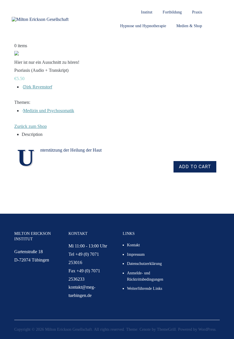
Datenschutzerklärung (144, 263)
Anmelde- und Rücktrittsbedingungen (145, 276)
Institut (146, 12)
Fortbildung (172, 12)
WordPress (206, 329)
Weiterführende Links (144, 288)
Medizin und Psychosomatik (48, 110)
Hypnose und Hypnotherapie (143, 26)
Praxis (197, 12)
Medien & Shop (189, 26)
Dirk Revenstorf (37, 86)
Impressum (136, 254)
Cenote (145, 329)
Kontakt (133, 245)
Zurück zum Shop (30, 126)
